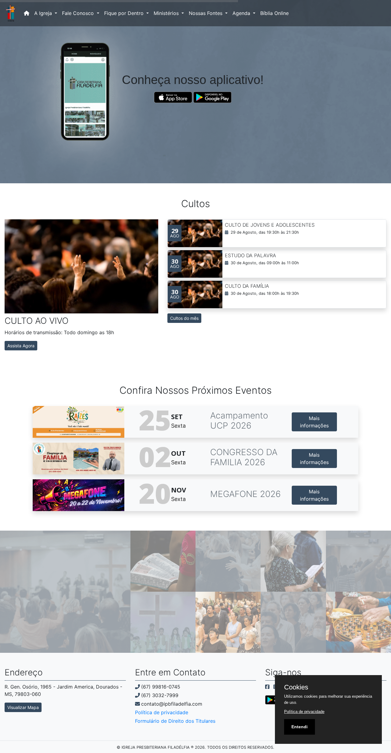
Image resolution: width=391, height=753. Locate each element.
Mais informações (314, 422)
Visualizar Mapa (23, 707)
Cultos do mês (184, 318)
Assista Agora (21, 345)
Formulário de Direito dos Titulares (175, 721)
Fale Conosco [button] (78, 13)
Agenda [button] (242, 13)
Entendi (299, 726)
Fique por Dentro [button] (124, 13)
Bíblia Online (274, 13)
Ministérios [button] (167, 13)
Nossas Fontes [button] (206, 13)
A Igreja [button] (43, 13)
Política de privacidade (161, 712)
